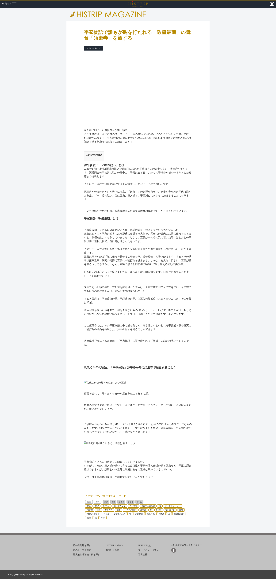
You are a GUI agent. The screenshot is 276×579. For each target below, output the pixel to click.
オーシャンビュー (172, 506)
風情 (89, 518)
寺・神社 (133, 506)
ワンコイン (170, 510)
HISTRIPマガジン (114, 545)
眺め (89, 506)
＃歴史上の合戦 (148, 506)
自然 (106, 502)
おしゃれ (151, 514)
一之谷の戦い (130, 510)
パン (103, 518)
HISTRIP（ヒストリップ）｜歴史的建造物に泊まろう (138, 4)
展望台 (143, 510)
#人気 (158, 510)
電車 (118, 510)
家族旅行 (139, 514)
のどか (106, 514)
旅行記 (139, 502)
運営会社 (142, 554)
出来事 (121, 502)
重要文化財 (179, 514)
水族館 (90, 510)
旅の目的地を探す (82, 545)
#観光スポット (93, 514)
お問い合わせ (112, 550)
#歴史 (161, 514)
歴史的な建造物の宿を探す (86, 554)
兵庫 (89, 502)
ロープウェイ (119, 506)
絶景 (99, 510)
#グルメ (106, 506)
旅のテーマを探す (82, 550)
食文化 (130, 502)
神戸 (98, 502)
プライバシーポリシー (149, 550)
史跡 (113, 502)
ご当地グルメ (119, 514)
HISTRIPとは (144, 545)
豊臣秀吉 (108, 510)
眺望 (97, 506)
